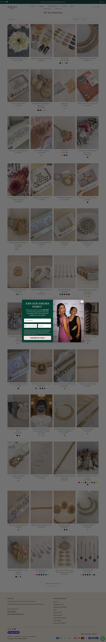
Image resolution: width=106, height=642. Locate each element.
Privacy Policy (33, 334)
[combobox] (25, 326)
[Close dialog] (82, 301)
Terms (37, 334)
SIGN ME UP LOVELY (37, 338)
